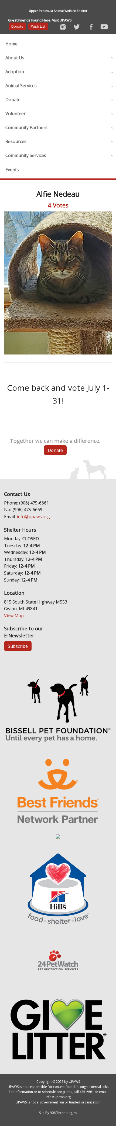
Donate (17, 26)
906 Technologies (63, 1112)
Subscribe (18, 646)
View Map (14, 616)
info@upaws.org (33, 517)
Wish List (38, 26)
